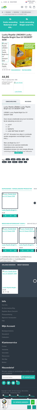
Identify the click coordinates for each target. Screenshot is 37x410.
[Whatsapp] (18, 383)
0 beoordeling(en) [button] (15, 70)
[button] (20, 402)
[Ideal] (6, 396)
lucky (7, 159)
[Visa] (31, 396)
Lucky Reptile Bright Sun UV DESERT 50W (10, 287)
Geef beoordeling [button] (26, 70)
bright (18, 159)
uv (27, 159)
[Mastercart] (22, 396)
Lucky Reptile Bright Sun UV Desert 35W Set (27, 245)
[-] (8, 403)
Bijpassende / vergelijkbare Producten (17, 188)
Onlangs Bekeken (8, 265)
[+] (8, 401)
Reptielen (8, 12)
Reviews (28, 101)
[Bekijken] (34, 7)
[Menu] (22, 7)
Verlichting (16, 12)
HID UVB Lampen (26, 12)
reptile (13, 159)
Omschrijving (11, 101)
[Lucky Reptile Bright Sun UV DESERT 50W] (10, 277)
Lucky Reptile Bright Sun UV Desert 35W (10, 210)
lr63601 (15, 162)
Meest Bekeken (23, 265)
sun (23, 159)
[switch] (4, 407)
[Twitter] (8, 383)
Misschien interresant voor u (13, 223)
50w (9, 162)
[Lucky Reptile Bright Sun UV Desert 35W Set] (27, 235)
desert (4, 162)
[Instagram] (13, 383)
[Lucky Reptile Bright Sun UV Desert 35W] (10, 200)
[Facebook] (4, 383)
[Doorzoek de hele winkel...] (30, 7)
